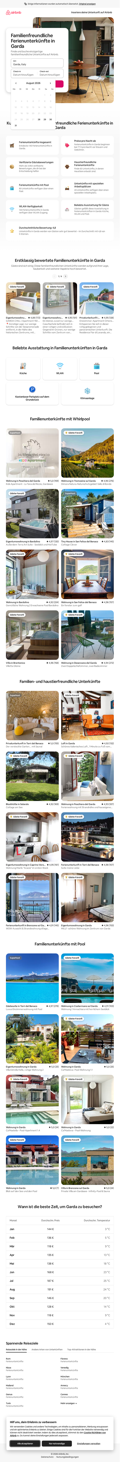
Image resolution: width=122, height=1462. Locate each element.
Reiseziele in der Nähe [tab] (16, 1349)
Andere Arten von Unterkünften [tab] (47, 1349)
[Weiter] (65, 276)
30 (50, 119)
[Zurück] (54, 276)
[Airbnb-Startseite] (13, 12)
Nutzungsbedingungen (67, 1457)
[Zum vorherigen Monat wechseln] (16, 83)
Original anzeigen (87, 4)
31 (16, 125)
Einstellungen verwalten (88, 1443)
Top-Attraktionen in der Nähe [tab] (81, 1349)
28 (39, 119)
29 (45, 119)
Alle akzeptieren (25, 1443)
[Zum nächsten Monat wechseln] (50, 83)
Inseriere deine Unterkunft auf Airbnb (91, 12)
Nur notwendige (57, 1443)
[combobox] (37, 64)
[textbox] (24, 75)
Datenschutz (47, 1457)
